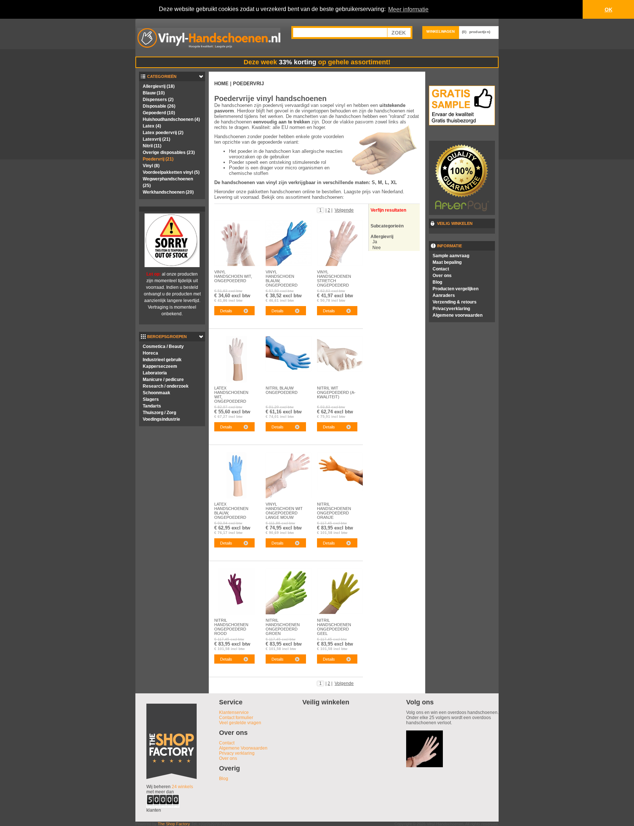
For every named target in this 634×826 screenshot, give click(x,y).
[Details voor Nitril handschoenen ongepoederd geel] (340, 590)
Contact (441, 269)
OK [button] (608, 9)
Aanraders (444, 295)
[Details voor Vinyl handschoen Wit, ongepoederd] (237, 242)
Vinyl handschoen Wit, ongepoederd (233, 276)
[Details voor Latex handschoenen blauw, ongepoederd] (236, 475)
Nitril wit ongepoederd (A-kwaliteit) (336, 392)
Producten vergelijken (455, 288)
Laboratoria (155, 373)
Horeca (150, 353)
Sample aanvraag (451, 255)
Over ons (442, 275)
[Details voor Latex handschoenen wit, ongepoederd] (236, 359)
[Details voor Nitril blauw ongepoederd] (288, 353)
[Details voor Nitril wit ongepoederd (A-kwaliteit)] (340, 353)
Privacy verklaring (237, 753)
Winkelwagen (440, 31)
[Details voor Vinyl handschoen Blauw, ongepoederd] (288, 242)
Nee (376, 247)
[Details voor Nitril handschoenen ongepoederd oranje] (340, 471)
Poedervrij (248, 83)
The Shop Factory (174, 824)
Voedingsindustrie (161, 419)
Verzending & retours (455, 302)
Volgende (344, 210)
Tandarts (152, 406)
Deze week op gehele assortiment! (317, 62)
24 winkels (182, 786)
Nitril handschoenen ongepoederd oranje (334, 509)
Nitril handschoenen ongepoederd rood (231, 625)
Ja (374, 241)
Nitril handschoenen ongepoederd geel (334, 625)
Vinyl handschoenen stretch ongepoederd (334, 277)
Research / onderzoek (166, 386)
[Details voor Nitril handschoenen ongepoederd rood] (236, 591)
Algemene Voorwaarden (243, 748)
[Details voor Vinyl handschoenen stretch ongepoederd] (340, 242)
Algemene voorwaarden (457, 315)
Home (221, 83)
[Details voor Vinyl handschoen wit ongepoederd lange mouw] (288, 475)
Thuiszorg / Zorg (159, 412)
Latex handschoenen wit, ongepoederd (231, 393)
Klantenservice (234, 712)
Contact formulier (236, 717)
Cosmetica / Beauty (163, 346)
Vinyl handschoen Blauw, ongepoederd (282, 277)
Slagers (151, 399)
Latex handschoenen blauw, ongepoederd (231, 509)
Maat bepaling (447, 262)
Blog (437, 282)
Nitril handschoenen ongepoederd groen (283, 625)
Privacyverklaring (451, 308)
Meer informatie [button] (408, 9)
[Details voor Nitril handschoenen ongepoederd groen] (288, 591)
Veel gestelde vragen (240, 722)
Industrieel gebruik (162, 359)
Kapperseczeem (160, 366)
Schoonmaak (156, 392)
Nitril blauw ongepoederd (282, 390)
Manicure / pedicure (163, 379)
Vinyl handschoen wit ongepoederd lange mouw (284, 509)
